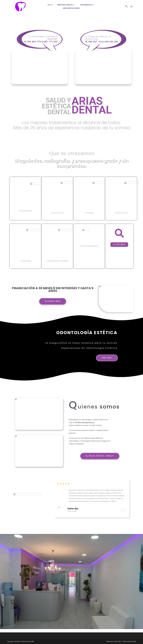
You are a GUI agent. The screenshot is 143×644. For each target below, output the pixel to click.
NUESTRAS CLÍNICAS (65, 5)
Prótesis (89, 212)
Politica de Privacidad (129, 641)
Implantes (25, 261)
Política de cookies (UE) (113, 641)
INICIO (50, 5)
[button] (2, 581)
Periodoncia (25, 210)
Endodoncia (121, 212)
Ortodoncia (57, 212)
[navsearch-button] (126, 6)
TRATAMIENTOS (86, 5)
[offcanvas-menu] (131, 6)
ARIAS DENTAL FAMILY (71, 8)
